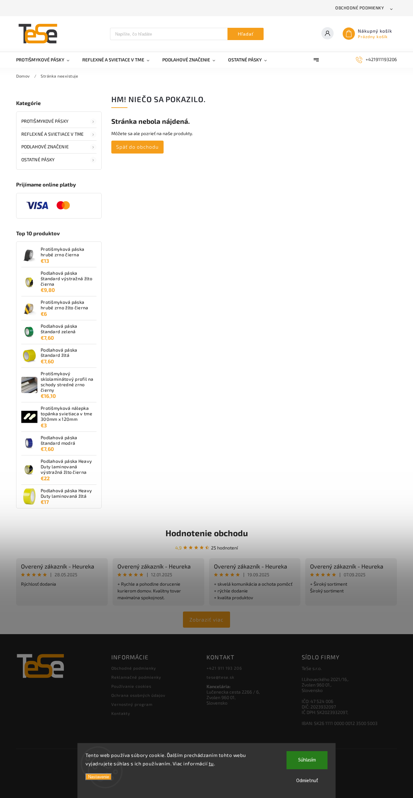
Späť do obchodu (137, 147)
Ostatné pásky (38, 159)
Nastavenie (98, 776)
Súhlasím (307, 760)
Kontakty (120, 713)
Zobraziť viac (206, 619)
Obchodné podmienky (359, 7)
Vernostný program (132, 704)
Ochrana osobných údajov (138, 695)
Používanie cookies (131, 686)
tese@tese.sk (220, 677)
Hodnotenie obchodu (207, 533)
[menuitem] (46, 60)
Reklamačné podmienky (136, 677)
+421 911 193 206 (224, 668)
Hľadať (246, 34)
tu (211, 763)
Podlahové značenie (45, 146)
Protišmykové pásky (44, 121)
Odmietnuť (307, 780)
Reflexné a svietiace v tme (52, 134)
